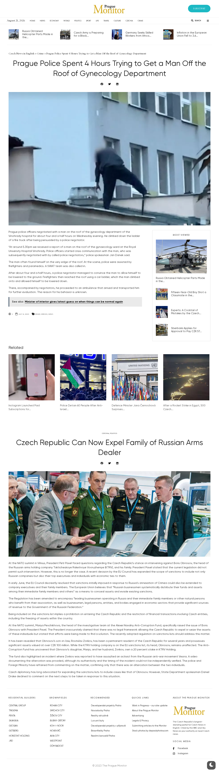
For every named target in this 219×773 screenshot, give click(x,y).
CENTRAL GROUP (17, 706)
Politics (77, 20)
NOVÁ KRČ (55, 731)
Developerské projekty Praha (106, 706)
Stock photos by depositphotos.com (150, 731)
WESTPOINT (56, 741)
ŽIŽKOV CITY (56, 716)
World (66, 20)
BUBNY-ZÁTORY (58, 721)
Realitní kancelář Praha (103, 736)
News (42, 20)
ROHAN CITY (56, 706)
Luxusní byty (97, 721)
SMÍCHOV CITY (57, 711)
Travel (106, 20)
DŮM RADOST (56, 746)
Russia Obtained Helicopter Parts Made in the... (37, 34)
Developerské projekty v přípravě (108, 726)
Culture (117, 20)
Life (97, 20)
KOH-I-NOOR (56, 726)
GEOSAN (13, 726)
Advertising (138, 716)
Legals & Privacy (140, 721)
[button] (199, 8)
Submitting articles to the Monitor (149, 726)
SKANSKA (13, 721)
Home (32, 20)
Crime (140, 20)
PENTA (12, 716)
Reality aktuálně (99, 716)
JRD (11, 741)
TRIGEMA (13, 711)
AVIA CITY (54, 736)
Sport (88, 20)
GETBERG (13, 731)
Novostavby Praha (100, 711)
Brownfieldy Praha (100, 731)
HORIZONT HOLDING (19, 736)
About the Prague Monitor (145, 711)
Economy (54, 20)
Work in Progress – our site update (150, 706)
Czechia (129, 20)
